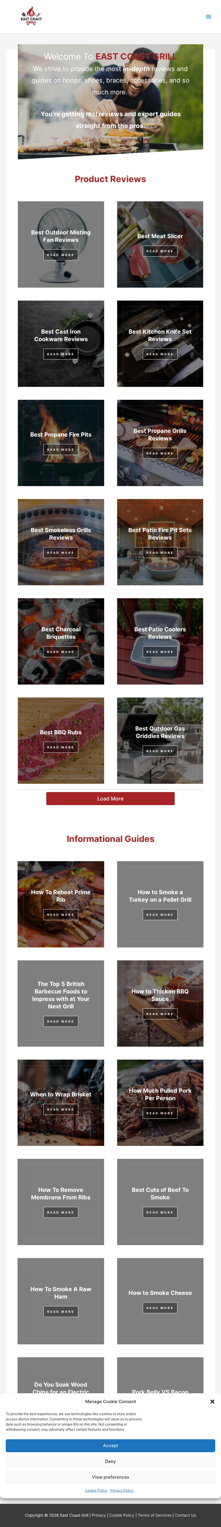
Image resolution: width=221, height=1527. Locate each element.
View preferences (110, 1477)
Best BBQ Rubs (61, 732)
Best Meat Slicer (160, 236)
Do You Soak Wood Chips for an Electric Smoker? (61, 1392)
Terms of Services (155, 1515)
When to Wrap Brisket (61, 1094)
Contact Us (185, 1515)
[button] (212, 1401)
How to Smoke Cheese (160, 1292)
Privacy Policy (122, 1490)
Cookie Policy (96, 1490)
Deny (110, 1461)
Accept (110, 1445)
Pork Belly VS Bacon (160, 1392)
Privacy (99, 1515)
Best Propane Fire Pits (61, 434)
